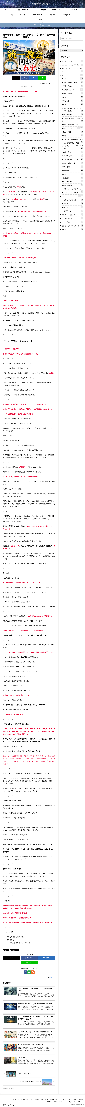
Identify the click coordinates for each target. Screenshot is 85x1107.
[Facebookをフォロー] (25, 972)
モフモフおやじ (73, 1099)
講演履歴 (81, 1099)
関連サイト (80, 1102)
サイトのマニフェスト (23, 1099)
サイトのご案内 (35, 1099)
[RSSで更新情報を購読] (33, 972)
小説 (60, 1099)
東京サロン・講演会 (52, 1102)
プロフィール (44, 1099)
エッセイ (7, 950)
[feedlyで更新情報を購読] (29, 972)
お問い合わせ (62, 1102)
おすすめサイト (72, 1102)
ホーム (14, 1099)
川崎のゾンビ (53, 1099)
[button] (81, 39)
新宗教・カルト (15, 950)
